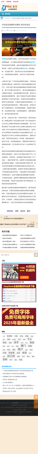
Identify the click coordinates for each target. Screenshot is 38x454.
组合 (30, 353)
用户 (20, 349)
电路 (26, 350)
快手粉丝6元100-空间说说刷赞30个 (14, 218)
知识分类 (15, 1)
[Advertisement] (19, 435)
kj (6, 30)
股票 (4, 356)
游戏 (17, 346)
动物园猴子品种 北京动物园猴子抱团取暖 (14, 376)
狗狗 (30, 346)
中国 (16, 336)
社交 (31, 350)
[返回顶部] (36, 406)
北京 (4, 339)
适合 (15, 360)
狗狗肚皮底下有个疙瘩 (9, 391)
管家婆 (11, 352)
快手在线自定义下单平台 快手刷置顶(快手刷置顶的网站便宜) (29, 241)
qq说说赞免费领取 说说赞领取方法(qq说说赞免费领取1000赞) (29, 238)
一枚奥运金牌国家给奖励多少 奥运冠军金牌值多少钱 (18, 370)
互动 (21, 336)
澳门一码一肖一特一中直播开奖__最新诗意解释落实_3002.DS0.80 (19, 385)
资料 (5, 359)
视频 (18, 356)
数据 (32, 342)
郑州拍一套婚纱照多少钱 (10, 379)
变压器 (14, 339)
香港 (20, 360)
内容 (32, 336)
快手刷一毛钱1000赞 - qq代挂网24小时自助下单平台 (18, 388)
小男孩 (19, 413)
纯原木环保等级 (7, 238)
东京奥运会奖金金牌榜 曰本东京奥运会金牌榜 (11, 244)
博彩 (8, 339)
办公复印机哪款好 (8, 382)
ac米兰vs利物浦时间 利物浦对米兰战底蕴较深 (29, 244)
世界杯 (9, 336)
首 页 (2, 1)
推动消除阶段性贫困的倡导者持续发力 (11, 235)
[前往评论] (36, 401)
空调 (4, 352)
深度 (13, 346)
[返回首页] (36, 397)
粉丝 (18, 353)
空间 (3, 59)
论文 (23, 356)
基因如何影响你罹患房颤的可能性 (29, 247)
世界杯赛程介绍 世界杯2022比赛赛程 (13, 373)
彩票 (10, 343)
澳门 (23, 345)
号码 (19, 339)
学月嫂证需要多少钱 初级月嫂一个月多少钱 (11, 247)
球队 (13, 349)
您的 (22, 343)
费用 (33, 356)
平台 (29, 339)
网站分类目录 (28, 403)
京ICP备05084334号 (22, 405)
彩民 (5, 342)
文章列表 (8, 1)
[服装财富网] (19, 7)
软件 (11, 360)
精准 (24, 352)
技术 (26, 343)
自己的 (32, 62)
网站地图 (14, 405)
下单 (4, 336)
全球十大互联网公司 (26, 235)
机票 (8, 346)
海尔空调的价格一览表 (8, 241)
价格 (26, 336)
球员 (8, 350)
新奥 (4, 346)
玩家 (4, 350)
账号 (22, 68)
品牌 (24, 339)
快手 (16, 342)
